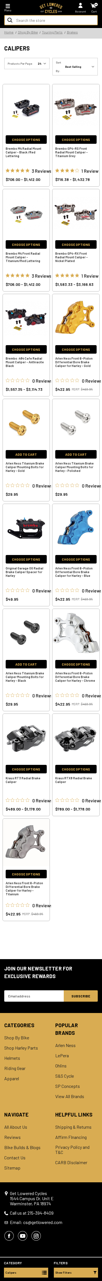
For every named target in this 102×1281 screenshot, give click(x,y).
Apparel (11, 1078)
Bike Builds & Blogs (22, 1147)
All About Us (15, 1127)
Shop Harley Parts (21, 1047)
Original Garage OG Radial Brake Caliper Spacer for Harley (24, 571)
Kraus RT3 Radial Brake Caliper (23, 780)
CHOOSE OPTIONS (26, 140)
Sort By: (58, 67)
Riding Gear (15, 1068)
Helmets (12, 1058)
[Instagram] (36, 1236)
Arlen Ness (65, 1045)
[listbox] (80, 66)
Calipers (10, 1272)
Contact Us (15, 1157)
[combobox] (51, 20)
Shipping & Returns (73, 1127)
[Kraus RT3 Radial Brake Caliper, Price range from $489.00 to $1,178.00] (26, 738)
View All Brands (69, 1096)
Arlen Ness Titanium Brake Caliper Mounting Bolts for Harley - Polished (74, 466)
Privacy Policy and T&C (72, 1150)
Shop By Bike (16, 1037)
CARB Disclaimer (71, 1162)
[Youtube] (22, 1236)
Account (80, 11)
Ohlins (61, 1065)
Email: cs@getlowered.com (36, 1222)
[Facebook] (9, 1236)
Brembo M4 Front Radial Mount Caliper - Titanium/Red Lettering (23, 257)
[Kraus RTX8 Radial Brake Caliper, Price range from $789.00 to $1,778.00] (75, 738)
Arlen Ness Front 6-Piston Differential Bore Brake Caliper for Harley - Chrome (75, 676)
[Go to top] (97, 1233)
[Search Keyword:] (10, 20)
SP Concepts (67, 1086)
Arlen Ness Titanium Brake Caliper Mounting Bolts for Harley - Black (25, 676)
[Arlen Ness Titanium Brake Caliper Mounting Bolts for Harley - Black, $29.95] (26, 633)
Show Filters (63, 1272)
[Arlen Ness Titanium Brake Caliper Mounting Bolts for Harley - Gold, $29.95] (26, 423)
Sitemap (12, 1167)
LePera (62, 1055)
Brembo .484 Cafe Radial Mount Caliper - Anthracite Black (25, 362)
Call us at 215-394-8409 (32, 1212)
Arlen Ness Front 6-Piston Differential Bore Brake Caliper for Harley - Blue (74, 571)
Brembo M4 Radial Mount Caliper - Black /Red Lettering (23, 152)
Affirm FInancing (71, 1137)
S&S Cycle (64, 1076)
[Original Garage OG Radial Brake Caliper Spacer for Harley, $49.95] (26, 528)
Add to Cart (26, 454)
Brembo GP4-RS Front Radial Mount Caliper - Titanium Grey (71, 152)
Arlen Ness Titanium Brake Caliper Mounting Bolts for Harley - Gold (25, 466)
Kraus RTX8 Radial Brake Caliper (73, 780)
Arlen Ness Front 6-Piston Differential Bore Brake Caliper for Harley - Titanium (24, 888)
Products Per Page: (20, 63)
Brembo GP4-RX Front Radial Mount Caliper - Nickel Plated (71, 257)
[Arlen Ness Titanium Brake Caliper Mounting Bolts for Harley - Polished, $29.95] (75, 423)
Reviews (12, 1137)
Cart (94, 11)
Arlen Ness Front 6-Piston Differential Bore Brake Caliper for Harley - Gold (74, 362)
